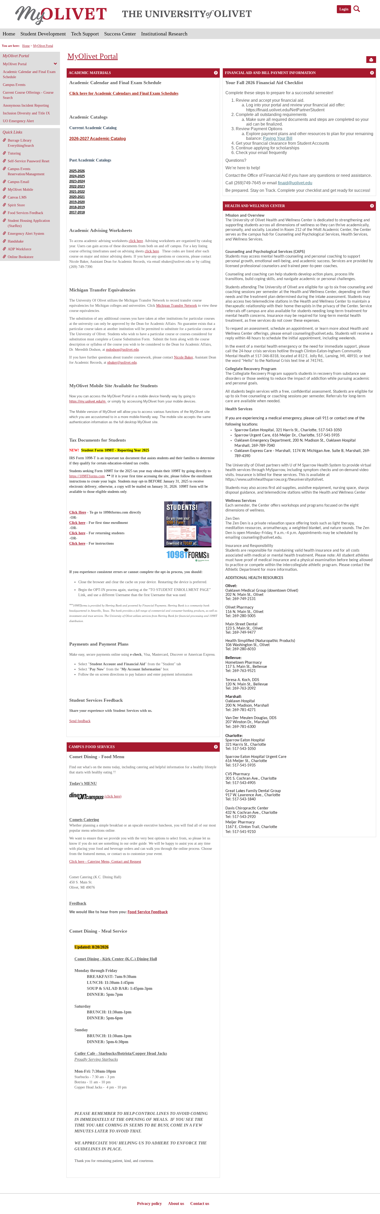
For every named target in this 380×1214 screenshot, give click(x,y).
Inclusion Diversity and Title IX (26, 113)
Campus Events (14, 85)
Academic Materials (90, 73)
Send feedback (79, 721)
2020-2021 (77, 197)
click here (136, 241)
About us (176, 1203)
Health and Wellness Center (255, 206)
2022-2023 (77, 186)
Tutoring (14, 153)
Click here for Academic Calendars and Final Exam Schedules (123, 93)
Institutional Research (164, 33)
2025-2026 (77, 171)
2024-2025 (77, 176)
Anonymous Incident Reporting (26, 105)
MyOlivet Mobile (20, 190)
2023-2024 (77, 181)
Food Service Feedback (148, 912)
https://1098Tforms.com (87, 476)
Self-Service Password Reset (28, 161)
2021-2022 (77, 192)
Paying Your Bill (277, 138)
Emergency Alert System (26, 234)
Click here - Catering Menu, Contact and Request (105, 862)
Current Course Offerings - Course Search (28, 95)
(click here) (112, 796)
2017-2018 (77, 212)
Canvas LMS (17, 197)
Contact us (199, 1203)
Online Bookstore (20, 257)
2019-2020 (77, 202)
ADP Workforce (19, 249)
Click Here (77, 512)
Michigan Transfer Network (176, 306)
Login (343, 9)
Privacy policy (149, 1203)
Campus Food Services (92, 747)
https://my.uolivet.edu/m (88, 401)
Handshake (16, 241)
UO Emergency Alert (18, 121)
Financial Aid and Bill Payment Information (270, 73)
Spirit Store (16, 205)
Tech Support (85, 33)
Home (9, 33)
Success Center (120, 33)
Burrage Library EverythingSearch (21, 143)
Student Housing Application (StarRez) (29, 223)
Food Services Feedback (25, 213)
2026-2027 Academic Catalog (97, 138)
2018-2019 (77, 207)
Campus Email (18, 182)
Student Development (43, 33)
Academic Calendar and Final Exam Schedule (29, 74)
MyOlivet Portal (43, 46)
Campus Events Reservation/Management (26, 171)
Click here (77, 523)
